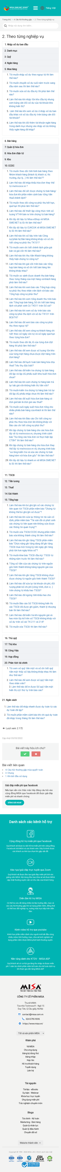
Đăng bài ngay (14, 802)
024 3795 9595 (33, 1019)
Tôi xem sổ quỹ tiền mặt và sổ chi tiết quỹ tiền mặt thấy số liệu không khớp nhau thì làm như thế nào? (32, 672)
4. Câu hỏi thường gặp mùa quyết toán (24, 770)
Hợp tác (30, 1060)
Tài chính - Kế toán (30, 1118)
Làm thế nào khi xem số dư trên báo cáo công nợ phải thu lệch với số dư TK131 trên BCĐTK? (31, 314)
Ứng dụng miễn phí (30, 1099)
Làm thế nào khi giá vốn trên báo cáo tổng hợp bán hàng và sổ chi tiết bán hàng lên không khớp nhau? (31, 267)
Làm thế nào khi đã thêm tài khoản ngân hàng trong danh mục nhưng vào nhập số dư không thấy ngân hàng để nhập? (32, 126)
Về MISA (30, 1046)
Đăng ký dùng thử (30, 1053)
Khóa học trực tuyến (30, 1096)
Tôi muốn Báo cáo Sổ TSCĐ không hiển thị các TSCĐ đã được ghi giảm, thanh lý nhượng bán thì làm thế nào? (32, 607)
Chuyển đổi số (30, 1132)
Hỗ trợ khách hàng (30, 1064)
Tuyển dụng (30, 1067)
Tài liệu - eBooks (30, 1089)
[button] (25, 753)
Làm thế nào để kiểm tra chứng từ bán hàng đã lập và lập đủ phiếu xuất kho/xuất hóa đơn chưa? (32, 374)
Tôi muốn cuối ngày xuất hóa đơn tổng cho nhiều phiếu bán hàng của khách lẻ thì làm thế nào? (32, 410)
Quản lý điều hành (30, 1129)
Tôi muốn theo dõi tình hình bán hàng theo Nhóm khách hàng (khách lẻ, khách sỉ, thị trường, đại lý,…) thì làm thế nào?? (31, 174)
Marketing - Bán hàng (30, 1122)
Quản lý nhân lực (30, 1125)
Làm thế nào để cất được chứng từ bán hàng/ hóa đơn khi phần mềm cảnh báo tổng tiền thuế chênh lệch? (32, 194)
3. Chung (9, 773)
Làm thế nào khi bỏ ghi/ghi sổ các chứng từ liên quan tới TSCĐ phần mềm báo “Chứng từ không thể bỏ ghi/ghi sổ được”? (32, 509)
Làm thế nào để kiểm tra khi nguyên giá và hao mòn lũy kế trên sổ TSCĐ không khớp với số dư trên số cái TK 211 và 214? (32, 618)
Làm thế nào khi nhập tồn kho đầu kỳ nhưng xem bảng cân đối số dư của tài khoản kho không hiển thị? (31, 103)
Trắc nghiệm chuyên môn (30, 1103)
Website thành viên (29, 1143)
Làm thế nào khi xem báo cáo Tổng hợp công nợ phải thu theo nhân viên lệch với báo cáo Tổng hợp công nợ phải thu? (32, 291)
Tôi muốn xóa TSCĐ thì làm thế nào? (28, 626)
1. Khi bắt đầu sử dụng (16, 776)
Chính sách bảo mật (44, 1152)
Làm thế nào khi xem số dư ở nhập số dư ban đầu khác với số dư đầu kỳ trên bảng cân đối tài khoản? (32, 114)
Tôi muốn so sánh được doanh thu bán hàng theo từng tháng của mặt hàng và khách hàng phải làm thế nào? (32, 279)
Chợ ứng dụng (30, 1050)
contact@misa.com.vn (32, 1014)
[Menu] (35, 8)
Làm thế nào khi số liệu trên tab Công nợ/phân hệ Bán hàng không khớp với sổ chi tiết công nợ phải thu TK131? (31, 239)
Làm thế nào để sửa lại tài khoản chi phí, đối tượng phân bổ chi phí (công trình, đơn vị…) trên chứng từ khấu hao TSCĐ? (32, 587)
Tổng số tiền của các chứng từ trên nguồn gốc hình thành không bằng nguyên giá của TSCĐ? (31, 567)
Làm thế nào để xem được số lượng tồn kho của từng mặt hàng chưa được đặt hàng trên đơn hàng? (32, 354)
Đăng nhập (30, 1057)
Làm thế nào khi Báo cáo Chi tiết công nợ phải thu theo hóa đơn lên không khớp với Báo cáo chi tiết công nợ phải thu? (30, 422)
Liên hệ (30, 1070)
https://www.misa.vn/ (33, 1023)
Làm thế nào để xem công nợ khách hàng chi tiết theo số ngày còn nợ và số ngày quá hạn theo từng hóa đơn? (32, 334)
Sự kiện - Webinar (31, 1093)
